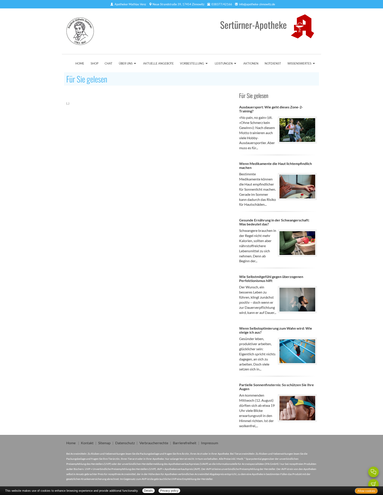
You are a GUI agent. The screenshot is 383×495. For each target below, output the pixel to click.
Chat (108, 63)
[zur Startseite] (80, 30)
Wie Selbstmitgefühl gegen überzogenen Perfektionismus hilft (271, 278)
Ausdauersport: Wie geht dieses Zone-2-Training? (271, 109)
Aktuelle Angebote (158, 63)
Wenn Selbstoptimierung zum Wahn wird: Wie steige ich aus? (275, 330)
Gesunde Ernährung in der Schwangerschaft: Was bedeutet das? (274, 222)
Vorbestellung (192, 63)
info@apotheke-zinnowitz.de (257, 4)
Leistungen (224, 63)
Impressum (209, 443)
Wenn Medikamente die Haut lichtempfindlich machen (275, 165)
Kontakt (87, 443)
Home (79, 63)
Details (148, 490)
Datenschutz (125, 443)
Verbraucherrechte (153, 443)
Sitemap (104, 443)
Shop (94, 63)
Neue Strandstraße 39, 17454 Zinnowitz (178, 4)
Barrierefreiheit (184, 443)
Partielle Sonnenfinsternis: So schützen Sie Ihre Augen (276, 387)
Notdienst (273, 63)
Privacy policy (169, 490)
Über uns (126, 63)
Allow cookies (366, 491)
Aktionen (250, 63)
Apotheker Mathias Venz (130, 4)
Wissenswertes (299, 63)
